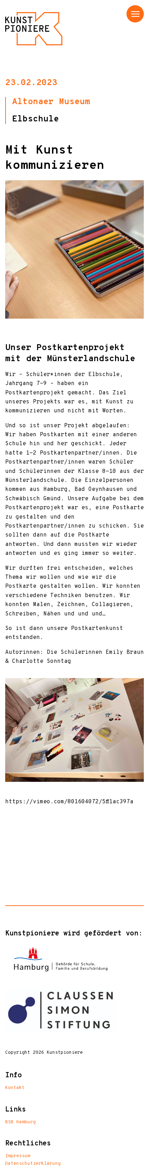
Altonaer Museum (51, 102)
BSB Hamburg (20, 1122)
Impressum (17, 1156)
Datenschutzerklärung (33, 1164)
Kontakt (15, 1088)
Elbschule (35, 119)
